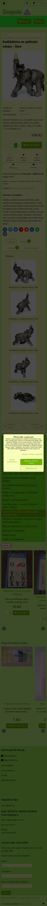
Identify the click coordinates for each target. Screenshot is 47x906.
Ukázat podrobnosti (12, 461)
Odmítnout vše (31, 468)
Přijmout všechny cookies (31, 462)
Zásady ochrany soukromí (32, 454)
